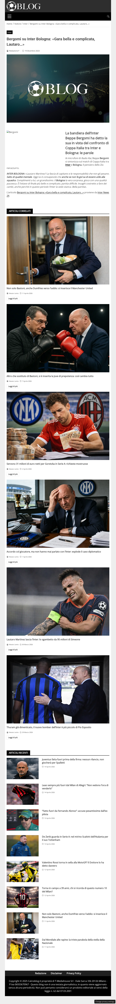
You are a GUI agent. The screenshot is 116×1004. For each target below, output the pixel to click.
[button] (108, 16)
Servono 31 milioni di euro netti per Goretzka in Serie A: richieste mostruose (47, 463)
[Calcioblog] (24, 5)
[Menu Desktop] (9, 16)
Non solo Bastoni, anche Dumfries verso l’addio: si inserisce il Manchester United (50, 288)
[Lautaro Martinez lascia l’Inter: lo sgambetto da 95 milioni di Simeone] (58, 601)
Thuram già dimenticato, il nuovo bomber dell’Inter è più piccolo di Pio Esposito (49, 727)
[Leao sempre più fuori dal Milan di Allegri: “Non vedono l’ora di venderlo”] (23, 794)
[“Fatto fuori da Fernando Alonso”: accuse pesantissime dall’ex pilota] (23, 820)
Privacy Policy (74, 973)
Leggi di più (13, 298)
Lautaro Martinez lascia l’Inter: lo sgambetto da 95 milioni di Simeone (43, 639)
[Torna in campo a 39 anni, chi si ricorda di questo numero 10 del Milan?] (23, 897)
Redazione (40, 973)
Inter (9, 32)
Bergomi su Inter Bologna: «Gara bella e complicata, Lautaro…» (50, 192)
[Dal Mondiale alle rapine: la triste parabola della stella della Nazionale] (23, 948)
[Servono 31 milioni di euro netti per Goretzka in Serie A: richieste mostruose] (58, 426)
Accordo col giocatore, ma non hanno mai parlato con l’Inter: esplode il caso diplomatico (54, 551)
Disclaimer (56, 973)
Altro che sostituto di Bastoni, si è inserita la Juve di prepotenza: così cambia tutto (50, 376)
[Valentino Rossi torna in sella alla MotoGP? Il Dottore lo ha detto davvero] (23, 871)
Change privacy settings (104, 1001)
